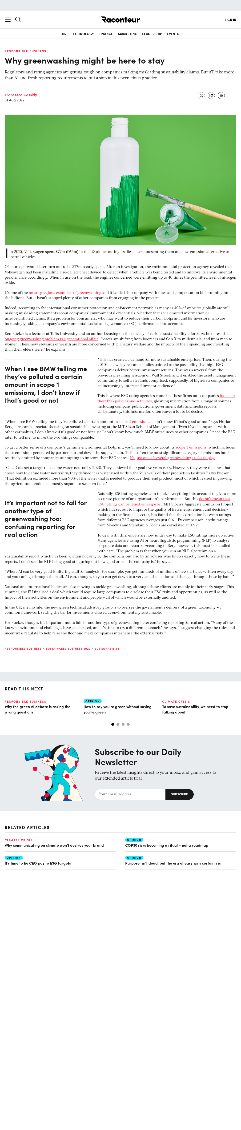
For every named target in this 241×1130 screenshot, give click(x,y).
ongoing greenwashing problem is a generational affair (51, 339)
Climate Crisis (176, 701)
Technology (82, 33)
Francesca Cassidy (21, 94)
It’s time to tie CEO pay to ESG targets (38, 863)
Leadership (152, 33)
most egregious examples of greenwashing (65, 293)
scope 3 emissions (191, 447)
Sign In (230, 19)
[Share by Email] (221, 95)
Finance (106, 33)
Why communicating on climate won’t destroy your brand (54, 845)
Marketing (128, 33)
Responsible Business (25, 51)
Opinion (92, 701)
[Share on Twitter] (201, 95)
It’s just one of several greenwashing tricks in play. (172, 458)
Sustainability (107, 648)
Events (173, 33)
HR (64, 33)
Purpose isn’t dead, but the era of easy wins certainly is (173, 863)
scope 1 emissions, (134, 422)
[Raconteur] (120, 19)
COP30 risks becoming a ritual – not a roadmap (167, 845)
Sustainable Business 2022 (68, 648)
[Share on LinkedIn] (211, 95)
